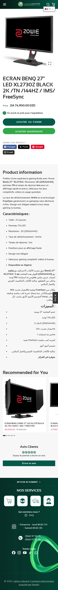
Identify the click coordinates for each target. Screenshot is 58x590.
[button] (49, 9)
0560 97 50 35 (33, 536)
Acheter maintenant (29, 131)
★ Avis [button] (55, 297)
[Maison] (29, 4)
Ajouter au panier (29, 122)
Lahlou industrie (21, 581)
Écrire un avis (29, 463)
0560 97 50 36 (33, 539)
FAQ (31, 515)
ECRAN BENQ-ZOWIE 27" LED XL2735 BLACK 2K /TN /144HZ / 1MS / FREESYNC (24, 404)
